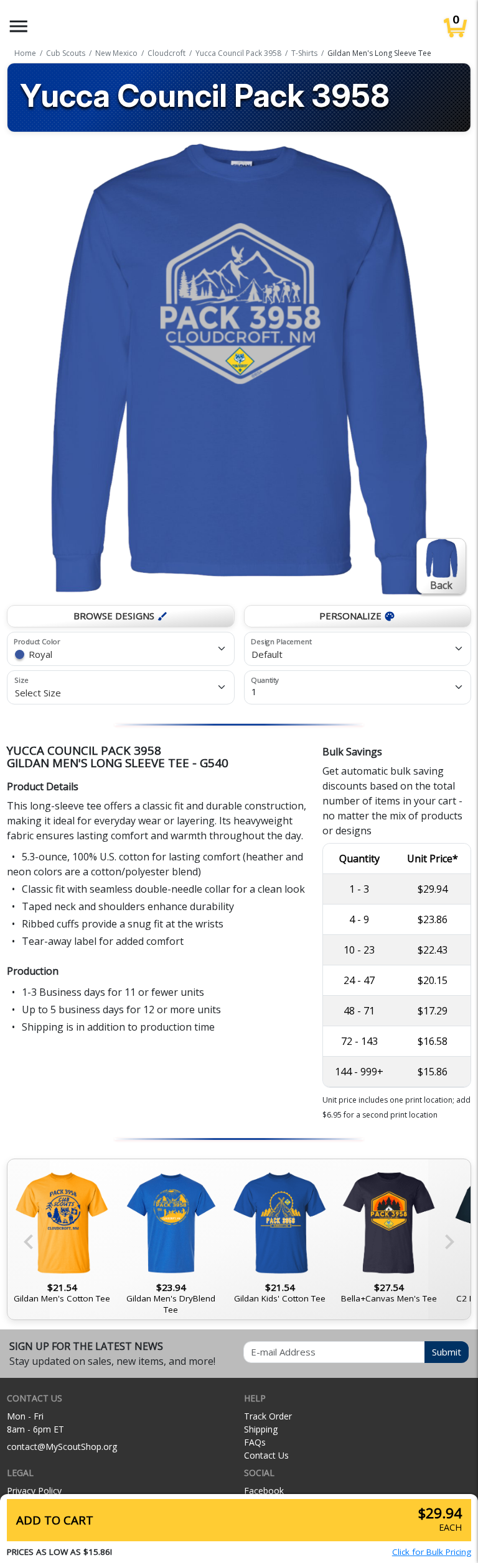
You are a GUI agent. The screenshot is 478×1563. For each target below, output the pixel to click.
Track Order (268, 1416)
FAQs (255, 1442)
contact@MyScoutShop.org (62, 1446)
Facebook (264, 1491)
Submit (446, 1352)
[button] (18, 26)
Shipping (261, 1429)
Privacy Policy (34, 1491)
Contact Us (266, 1455)
